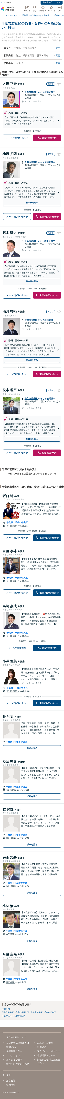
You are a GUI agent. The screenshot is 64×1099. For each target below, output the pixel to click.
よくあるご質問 (14, 1059)
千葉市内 (6, 1009)
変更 (58, 48)
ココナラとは (13, 1055)
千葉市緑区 (7, 1016)
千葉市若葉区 (31, 92)
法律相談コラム (14, 1051)
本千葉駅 (10, 934)
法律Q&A (11, 1047)
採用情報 (10, 1085)
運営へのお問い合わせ (17, 1064)
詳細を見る (32, 748)
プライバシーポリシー (48, 1051)
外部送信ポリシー (46, 1055)
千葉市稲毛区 (37, 1012)
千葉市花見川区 (22, 1012)
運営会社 (10, 1080)
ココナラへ (8, 3)
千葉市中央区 (21, 522)
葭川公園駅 (12, 526)
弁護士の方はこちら (51, 2)
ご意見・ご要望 (45, 1042)
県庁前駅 (10, 982)
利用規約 (41, 1047)
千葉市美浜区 (19, 1016)
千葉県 (10, 522)
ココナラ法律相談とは (17, 1042)
